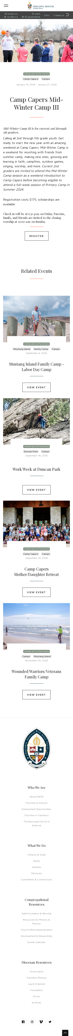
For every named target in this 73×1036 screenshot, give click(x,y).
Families (36, 867)
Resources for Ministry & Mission (36, 921)
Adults (36, 860)
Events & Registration (31, 15)
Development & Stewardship (36, 936)
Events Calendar (37, 942)
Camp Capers (30, 78)
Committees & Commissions (36, 879)
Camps (46, 78)
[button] (10, 5)
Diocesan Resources (37, 962)
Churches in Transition (36, 815)
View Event (36, 387)
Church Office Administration (36, 929)
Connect (59, 15)
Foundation (36, 990)
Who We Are (37, 787)
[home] (40, 5)
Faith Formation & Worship (36, 913)
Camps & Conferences (36, 73)
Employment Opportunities (36, 809)
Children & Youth (36, 854)
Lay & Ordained (36, 983)
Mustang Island (21, 349)
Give (47, 15)
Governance (36, 971)
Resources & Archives (11, 15)
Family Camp (41, 349)
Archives (36, 1002)
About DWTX (36, 796)
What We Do (37, 845)
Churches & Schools (36, 802)
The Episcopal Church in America (37, 823)
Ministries (36, 873)
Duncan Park (31, 451)
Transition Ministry (36, 977)
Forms (36, 996)
